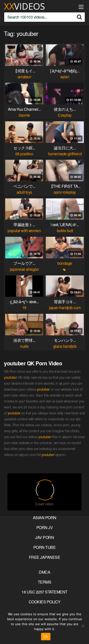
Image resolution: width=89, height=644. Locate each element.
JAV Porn (44, 537)
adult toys (24, 192)
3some (24, 115)
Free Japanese (44, 557)
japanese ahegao (24, 269)
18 (24, 307)
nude (24, 346)
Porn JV (44, 527)
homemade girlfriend (65, 154)
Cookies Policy (45, 602)
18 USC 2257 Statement (44, 592)
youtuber (10, 377)
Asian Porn (44, 517)
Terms (44, 582)
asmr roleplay (65, 192)
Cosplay (65, 115)
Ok (46, 637)
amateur (24, 77)
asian (64, 77)
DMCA (44, 572)
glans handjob (65, 346)
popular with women (24, 230)
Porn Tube (44, 547)
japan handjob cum (65, 307)
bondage (64, 263)
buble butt (65, 230)
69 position (24, 154)
